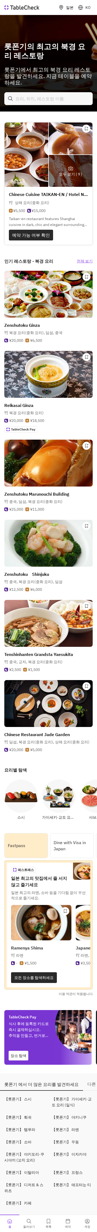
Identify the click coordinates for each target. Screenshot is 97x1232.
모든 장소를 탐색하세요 (34, 977)
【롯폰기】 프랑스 (67, 1172)
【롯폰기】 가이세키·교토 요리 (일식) (72, 1102)
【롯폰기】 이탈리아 (21, 1172)
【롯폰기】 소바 (18, 1142)
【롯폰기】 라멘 (65, 1129)
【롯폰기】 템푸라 (19, 1129)
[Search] (10, 99)
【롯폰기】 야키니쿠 (69, 1117)
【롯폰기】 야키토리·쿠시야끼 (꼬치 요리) (24, 1157)
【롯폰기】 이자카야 (69, 1154)
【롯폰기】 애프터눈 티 (71, 1184)
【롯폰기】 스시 (18, 1099)
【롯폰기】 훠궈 (18, 1117)
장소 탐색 (18, 1055)
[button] (36, 333)
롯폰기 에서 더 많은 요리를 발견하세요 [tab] (41, 1084)
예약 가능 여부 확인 (31, 235)
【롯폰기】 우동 (65, 1142)
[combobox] (48, 98)
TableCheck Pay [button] (23, 429)
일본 (70, 7)
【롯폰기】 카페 (18, 1203)
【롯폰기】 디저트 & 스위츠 (23, 1187)
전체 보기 (85, 261)
